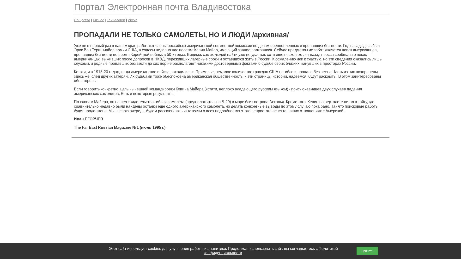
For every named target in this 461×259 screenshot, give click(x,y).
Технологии (116, 20)
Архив (132, 20)
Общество (82, 20)
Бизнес (98, 20)
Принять (367, 251)
